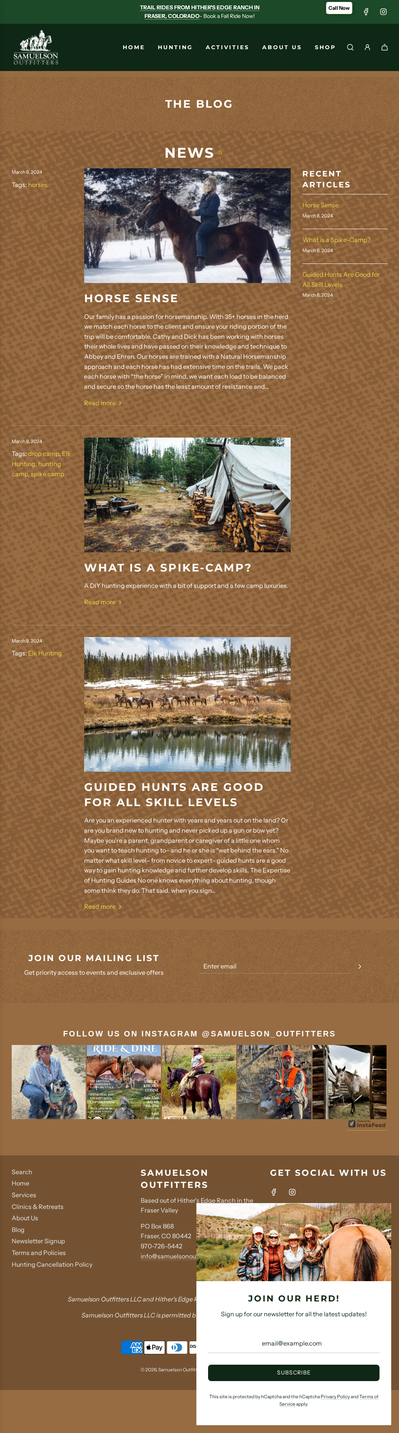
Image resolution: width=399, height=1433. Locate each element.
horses (38, 185)
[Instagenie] (367, 1126)
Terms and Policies (39, 1253)
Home (20, 1183)
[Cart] (384, 47)
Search (22, 1172)
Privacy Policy (335, 1396)
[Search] (350, 47)
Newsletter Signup (38, 1241)
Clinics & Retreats (38, 1206)
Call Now (339, 8)
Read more (100, 403)
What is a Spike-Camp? (168, 567)
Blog (18, 1230)
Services (24, 1195)
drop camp (43, 453)
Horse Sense (131, 298)
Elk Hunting (45, 653)
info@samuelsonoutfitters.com (185, 1256)
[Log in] (367, 47)
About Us (25, 1218)
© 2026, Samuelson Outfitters (173, 1369)
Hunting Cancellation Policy (52, 1264)
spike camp (47, 474)
